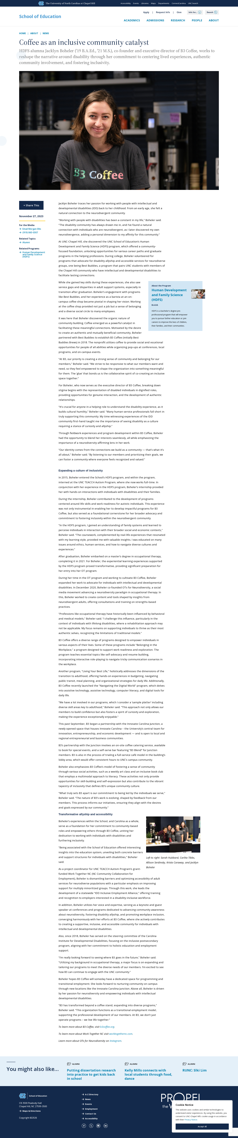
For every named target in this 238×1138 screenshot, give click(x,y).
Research (178, 20)
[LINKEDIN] (107, 1126)
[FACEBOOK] (85, 1126)
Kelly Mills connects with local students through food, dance (148, 1074)
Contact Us (90, 1113)
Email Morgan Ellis (31, 228)
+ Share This (31, 205)
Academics (132, 20)
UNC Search (193, 3)
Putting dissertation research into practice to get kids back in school (91, 1074)
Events (136, 3)
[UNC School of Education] (33, 1098)
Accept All (202, 1126)
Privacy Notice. (191, 1119)
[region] (202, 1116)
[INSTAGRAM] (99, 1126)
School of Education (40, 16)
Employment (91, 1109)
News (46, 33)
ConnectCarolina (179, 3)
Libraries (145, 3)
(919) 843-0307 (30, 232)
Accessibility (126, 3)
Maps (153, 3)
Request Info (163, 12)
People (197, 20)
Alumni (26, 242)
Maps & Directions (31, 1111)
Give (179, 12)
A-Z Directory (91, 1094)
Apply (146, 12)
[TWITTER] (92, 1126)
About (214, 20)
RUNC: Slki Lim (194, 1070)
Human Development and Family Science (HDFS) (169, 295)
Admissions (155, 20)
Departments (163, 3)
